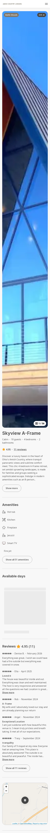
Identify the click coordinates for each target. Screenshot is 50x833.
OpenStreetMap (26, 823)
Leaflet (14, 823)
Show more (8, 692)
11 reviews (20, 449)
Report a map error (40, 823)
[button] (28, 807)
